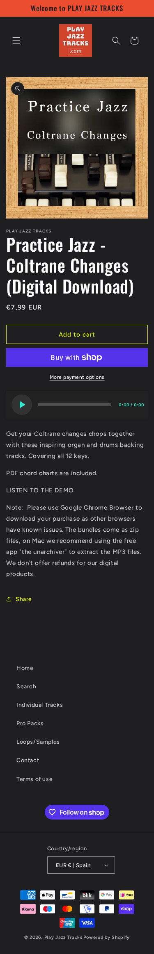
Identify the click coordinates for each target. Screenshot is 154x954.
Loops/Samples (38, 741)
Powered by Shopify (106, 937)
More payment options (77, 377)
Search (26, 686)
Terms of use (34, 779)
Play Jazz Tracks (63, 937)
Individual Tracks (39, 704)
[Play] (21, 404)
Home (24, 668)
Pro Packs (30, 723)
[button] (16, 41)
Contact (27, 760)
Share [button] (24, 599)
